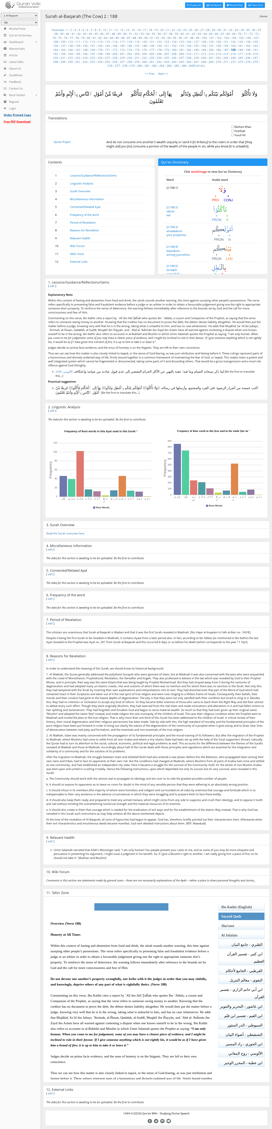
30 (219, 30)
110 (70, 42)
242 (218, 58)
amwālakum (174, 231)
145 (122, 46)
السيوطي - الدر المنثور (245, 1025)
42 (79, 34)
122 (159, 42)
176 (144, 50)
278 (124, 66)
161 (240, 46)
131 (225, 42)
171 (107, 50)
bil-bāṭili (172, 270)
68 (228, 34)
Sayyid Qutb (230, 916)
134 (248, 42)
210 (188, 54)
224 (85, 58)
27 (202, 30)
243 (225, 58)
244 (233, 58)
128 (203, 42)
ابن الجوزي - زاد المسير (245, 1044)
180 (174, 50)
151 (166, 46)
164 (55, 50)
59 (176, 34)
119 (137, 42)
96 (180, 38)
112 (85, 42)
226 (100, 58)
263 (166, 62)
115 (107, 42)
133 (240, 42)
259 (137, 62)
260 (144, 62)
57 (165, 34)
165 (63, 50)
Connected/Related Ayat (85, 207)
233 (151, 58)
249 (63, 62)
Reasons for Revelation (84, 230)
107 (255, 38)
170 (100, 50)
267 (196, 62)
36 (253, 30)
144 (114, 46)
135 (255, 42)
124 (174, 42)
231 (137, 58)
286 (184, 66)
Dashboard (215, 5)
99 (197, 38)
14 (127, 30)
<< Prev (150, 73)
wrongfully (173, 274)
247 (255, 58)
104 (233, 38)
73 (256, 34)
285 (176, 66)
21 (167, 30)
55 (153, 34)
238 (188, 58)
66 (216, 34)
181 (181, 50)
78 (77, 38)
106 (248, 38)
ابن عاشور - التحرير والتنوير (242, 1006)
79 (83, 38)
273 (240, 62)
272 (233, 62)
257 (122, 62)
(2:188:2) (172, 207)
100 (204, 38)
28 (207, 30)
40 (67, 34)
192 (55, 54)
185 (211, 50)
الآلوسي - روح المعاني (246, 1053)
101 (211, 38)
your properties (176, 235)
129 (211, 42)
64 (205, 34)
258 (129, 62)
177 (151, 50)
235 (166, 58)
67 (222, 34)
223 (77, 58)
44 (90, 34)
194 (70, 54)
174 (129, 50)
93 (163, 38)
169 (92, 50)
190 (248, 50)
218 (248, 54)
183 (196, 50)
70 (239, 34)
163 (255, 46)
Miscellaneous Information (87, 199)
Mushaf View (236, 5)
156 (203, 46)
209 (181, 54)
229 (122, 58)
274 (248, 62)
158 (218, 46)
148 (144, 46)
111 (77, 42)
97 (186, 38)
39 (61, 34)
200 (114, 54)
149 (151, 46)
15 (133, 30)
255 (107, 62)
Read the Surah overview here (65, 533)
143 (107, 46)
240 (203, 58)
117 (122, 42)
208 (174, 54)
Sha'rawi (226, 926)
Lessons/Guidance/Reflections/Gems (93, 175)
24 (185, 30)
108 (55, 42)
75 (60, 38)
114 (100, 42)
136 (55, 46)
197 (92, 54)
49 (119, 34)
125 (181, 42)
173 (122, 50)
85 (117, 38)
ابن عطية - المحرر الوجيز (244, 1063)
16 (139, 30)
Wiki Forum (77, 246)
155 (196, 46)
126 (188, 42)
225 (92, 58)
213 (211, 54)
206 (159, 54)
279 (132, 66)
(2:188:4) (172, 246)
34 (242, 30)
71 (245, 34)
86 (123, 38)
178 (159, 50)
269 (211, 62)
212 (203, 54)
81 (94, 38)
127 (196, 42)
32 (230, 30)
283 (161, 66)
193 (63, 54)
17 (144, 30)
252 (85, 62)
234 (159, 58)
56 (159, 34)
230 (129, 58)
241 (211, 58)
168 (85, 50)
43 (84, 34)
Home (263, 16)
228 (114, 58)
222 (70, 58)
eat (168, 215)
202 (129, 54)
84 (111, 38)
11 (110, 30)
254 (100, 62)
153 (181, 46)
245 (240, 58)
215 (225, 54)
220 (55, 58)
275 (255, 62)
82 (100, 38)
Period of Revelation (83, 222)
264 (174, 62)
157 (211, 46)
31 (225, 30)
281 (147, 66)
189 (240, 50)
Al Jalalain (228, 935)
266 (188, 62)
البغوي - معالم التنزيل (247, 980)
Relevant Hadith (80, 238)
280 (139, 66)
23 (179, 30)
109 (63, 42)
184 (203, 50)
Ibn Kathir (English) (235, 907)
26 (196, 30)
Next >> (163, 73)
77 (71, 38)
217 (240, 54)
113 (92, 42)
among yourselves (178, 254)
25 (190, 30)
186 (218, 50)
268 (203, 62)
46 (102, 34)
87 (128, 38)
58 (170, 34)
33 (236, 30)
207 (166, 54)
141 (92, 46)
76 (65, 38)
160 (233, 46)
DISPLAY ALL (197, 66)
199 (107, 54)
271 (225, 62)
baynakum (173, 251)
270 (218, 62)
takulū (170, 211)
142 (100, 46)
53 (142, 34)
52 (136, 34)
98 (192, 38)
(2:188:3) (172, 227)
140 (85, 46)
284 (169, 66)
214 (218, 54)
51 (130, 34)
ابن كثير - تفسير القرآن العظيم (245, 957)
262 (159, 62)
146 (129, 46)
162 (248, 46)
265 (181, 62)
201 (122, 54)
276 (110, 66)
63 (199, 34)
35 (248, 30)
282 (154, 66)
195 (77, 54)
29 (213, 30)
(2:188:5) (172, 266)
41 (73, 34)
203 (137, 54)
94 (169, 38)
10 (104, 30)
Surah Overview (80, 191)
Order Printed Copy (17, 115)
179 (166, 50)
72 (251, 34)
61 (188, 34)
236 (174, 58)
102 (218, 38)
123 (166, 42)
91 (151, 38)
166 (70, 50)
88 (134, 38)
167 (77, 50)
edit (52, 286)
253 (92, 62)
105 (241, 38)
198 (100, 54)
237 (181, 58)
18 (150, 30)
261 (151, 62)
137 (63, 46)
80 (88, 38)
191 (255, 50)
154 (188, 46)
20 (162, 30)
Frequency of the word (84, 215)
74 (54, 38)
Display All (195, 5)
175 (137, 50)
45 (96, 34)
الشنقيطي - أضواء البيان (245, 1035)
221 (63, 58)
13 (121, 30)
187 (225, 50)
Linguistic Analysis (81, 183)
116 (114, 42)
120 (144, 42)
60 (182, 34)
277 (117, 66)
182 (188, 50)
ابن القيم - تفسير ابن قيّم (244, 1016)
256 (114, 62)
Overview (58, 30)
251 (77, 62)
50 (125, 34)
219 (255, 54)
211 (196, 54)
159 (225, 46)
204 (144, 54)
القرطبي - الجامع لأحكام (245, 971)
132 (233, 42)
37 (259, 30)
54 (148, 34)
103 (226, 38)
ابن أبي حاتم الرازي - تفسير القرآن (242, 993)
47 (107, 34)
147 (137, 46)
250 (70, 62)
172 (114, 50)
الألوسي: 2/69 (64, 371)
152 (174, 46)
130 (218, 42)
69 (234, 34)
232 (144, 58)
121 (151, 42)
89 (140, 38)
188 (233, 50)
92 (157, 38)
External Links (79, 261)
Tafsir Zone (257, 5)
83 (106, 38)
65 (211, 34)
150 (159, 46)
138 (70, 46)
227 (107, 58)
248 (55, 62)
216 (233, 54)
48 (113, 34)
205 (151, 54)
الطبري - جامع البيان (247, 944)
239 (196, 58)
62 (193, 34)
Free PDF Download (17, 121)
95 (174, 38)
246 (248, 58)
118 (129, 42)
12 (116, 30)
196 (85, 54)
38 (56, 34)
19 (156, 30)
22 (173, 30)
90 (146, 38)
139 (77, 46)
